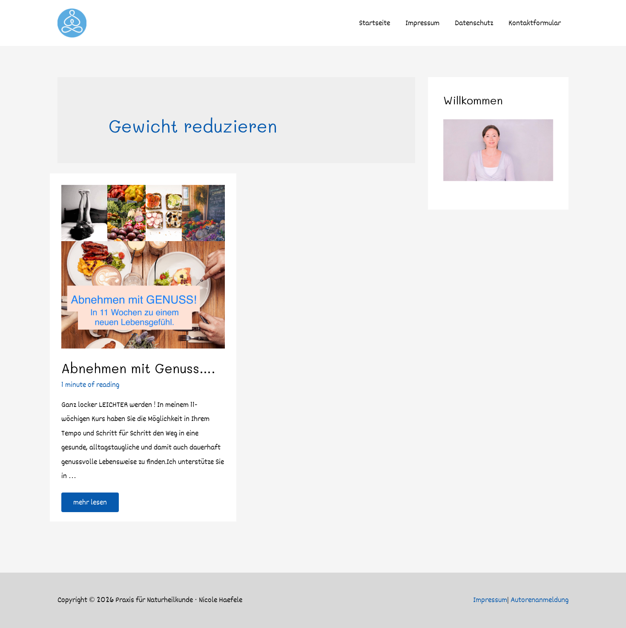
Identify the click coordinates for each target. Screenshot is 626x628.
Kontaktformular (534, 23)
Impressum (422, 23)
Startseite (374, 23)
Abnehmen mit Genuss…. (138, 368)
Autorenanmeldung (540, 599)
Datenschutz (474, 23)
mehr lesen (90, 501)
